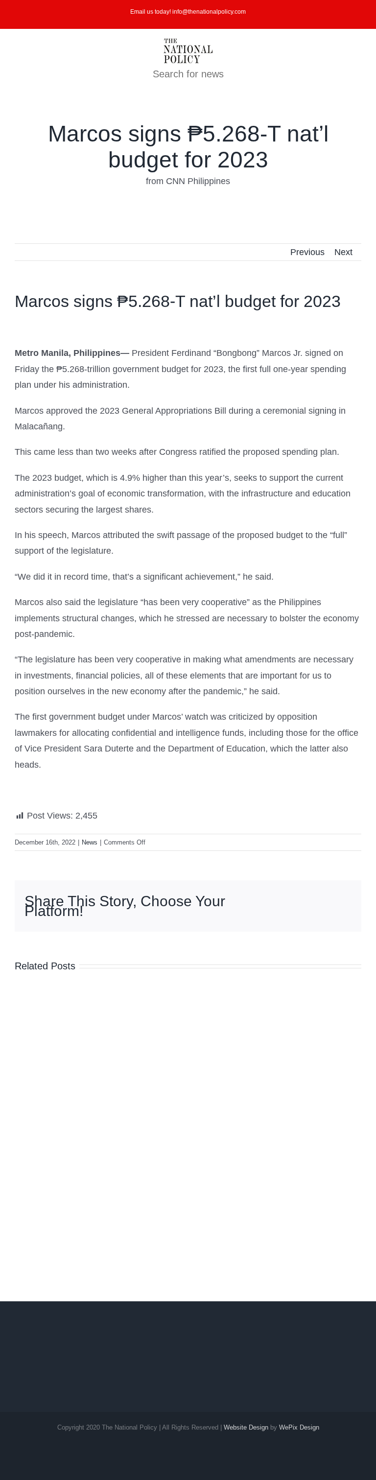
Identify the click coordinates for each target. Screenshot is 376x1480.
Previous (307, 252)
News (89, 842)
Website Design (246, 1427)
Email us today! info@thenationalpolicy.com (188, 11)
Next (343, 252)
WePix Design (299, 1427)
